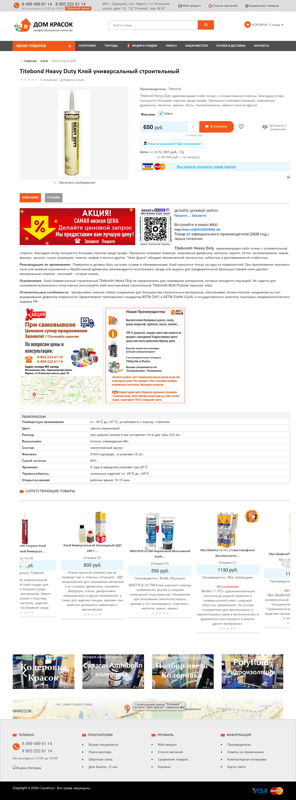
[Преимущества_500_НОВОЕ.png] (145, 355)
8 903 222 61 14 (71, 4)
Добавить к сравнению (277, 127)
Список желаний (170, 751)
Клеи (44, 61)
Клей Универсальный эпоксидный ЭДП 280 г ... (255, 548)
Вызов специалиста (103, 744)
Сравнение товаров (173, 759)
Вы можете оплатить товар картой (206, 166)
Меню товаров (31, 46)
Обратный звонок (78, 8)
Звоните (198, 215)
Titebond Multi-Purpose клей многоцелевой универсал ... (187, 548)
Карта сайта (236, 766)
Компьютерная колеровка (246, 759)
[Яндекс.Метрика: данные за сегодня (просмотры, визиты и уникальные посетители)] (27, 767)
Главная (30, 61)
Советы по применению (245, 751)
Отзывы (53, 197)
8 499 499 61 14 (37, 4)
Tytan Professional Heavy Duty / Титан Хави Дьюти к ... (52, 556)
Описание (30, 197)
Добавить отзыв (72, 79)
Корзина (164, 766)
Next (285, 563)
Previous (24, 563)
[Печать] (288, 176)
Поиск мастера (100, 751)
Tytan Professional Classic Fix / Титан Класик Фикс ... (119, 546)
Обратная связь (101, 759)
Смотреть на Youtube (43, 673)
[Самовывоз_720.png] (61, 355)
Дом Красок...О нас (103, 766)
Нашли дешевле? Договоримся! (174, 143)
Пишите (180, 215)
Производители (239, 744)
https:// (197, 229)
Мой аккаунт (167, 744)
